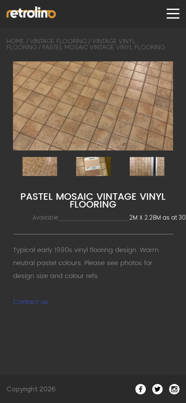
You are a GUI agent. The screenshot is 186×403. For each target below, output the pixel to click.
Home (15, 41)
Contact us (30, 302)
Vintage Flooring (58, 41)
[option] (93, 105)
